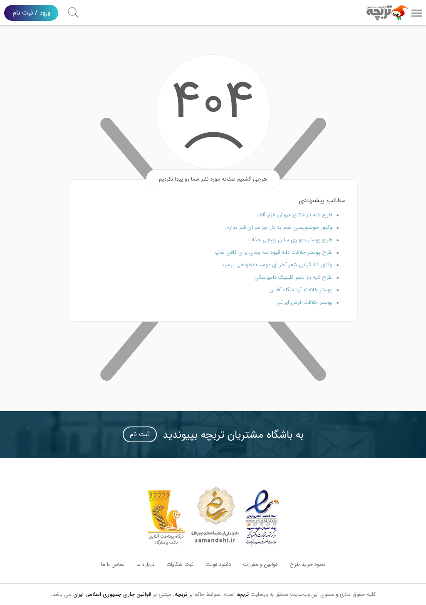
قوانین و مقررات (260, 564)
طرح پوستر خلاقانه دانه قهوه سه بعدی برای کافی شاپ (273, 252)
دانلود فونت (218, 564)
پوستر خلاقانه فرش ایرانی (304, 302)
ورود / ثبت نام (31, 13)
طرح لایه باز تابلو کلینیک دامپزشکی (293, 277)
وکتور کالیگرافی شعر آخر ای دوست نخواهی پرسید (276, 264)
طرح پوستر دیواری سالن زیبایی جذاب (290, 240)
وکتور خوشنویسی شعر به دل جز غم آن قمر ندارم (279, 227)
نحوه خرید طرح (307, 564)
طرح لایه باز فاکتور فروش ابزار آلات (294, 215)
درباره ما (145, 564)
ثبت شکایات (179, 564)
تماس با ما (112, 564)
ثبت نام (140, 434)
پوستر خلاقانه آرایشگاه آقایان (301, 289)
